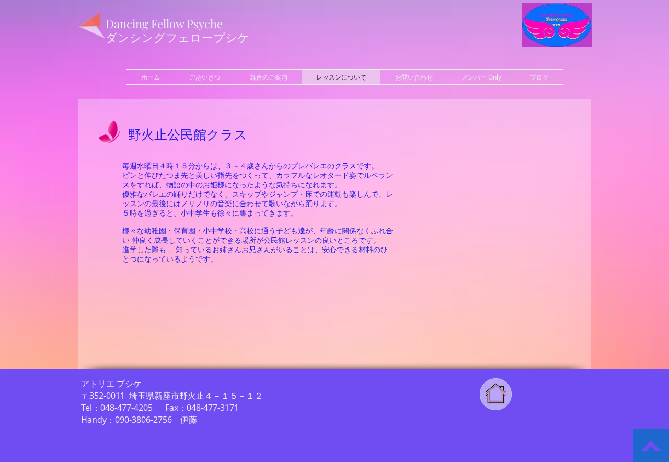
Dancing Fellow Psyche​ (164, 23)
